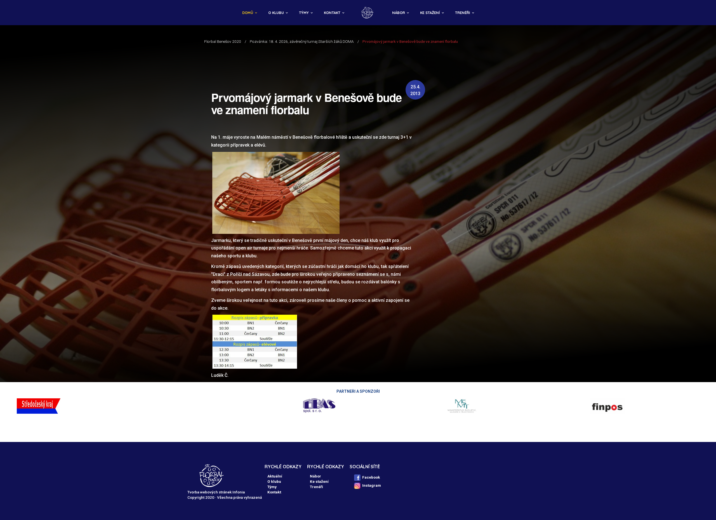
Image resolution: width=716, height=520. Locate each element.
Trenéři (462, 12)
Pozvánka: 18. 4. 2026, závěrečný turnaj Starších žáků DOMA (302, 41)
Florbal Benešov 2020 (222, 41)
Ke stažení (430, 12)
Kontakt (332, 12)
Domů (247, 12)
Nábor (398, 12)
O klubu (276, 12)
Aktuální (274, 476)
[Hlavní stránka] (368, 12)
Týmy (304, 12)
